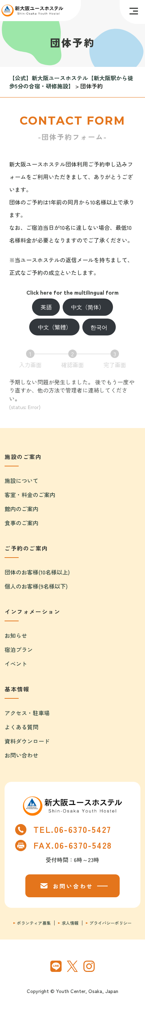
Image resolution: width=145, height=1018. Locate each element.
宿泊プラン (19, 649)
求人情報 (70, 922)
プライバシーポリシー (110, 922)
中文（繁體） (54, 327)
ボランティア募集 (34, 922)
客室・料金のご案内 (30, 494)
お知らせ (16, 635)
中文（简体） (88, 307)
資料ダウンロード (27, 741)
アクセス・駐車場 (27, 713)
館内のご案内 (21, 508)
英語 (46, 307)
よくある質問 (21, 727)
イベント (16, 663)
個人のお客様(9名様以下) (36, 586)
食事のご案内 (21, 523)
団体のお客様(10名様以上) (37, 572)
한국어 (98, 327)
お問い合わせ (21, 755)
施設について (21, 480)
